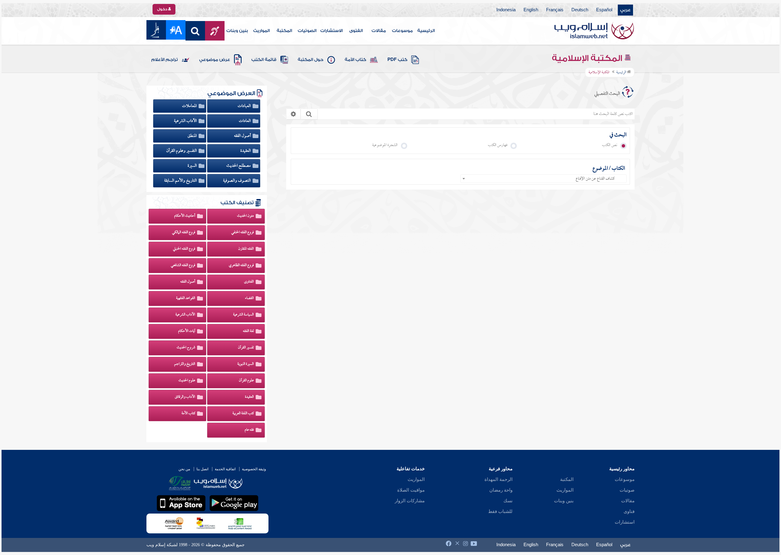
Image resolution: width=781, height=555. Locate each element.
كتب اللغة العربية (243, 414)
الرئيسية (426, 30)
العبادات (245, 106)
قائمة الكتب (263, 59)
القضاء (249, 298)
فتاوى (629, 511)
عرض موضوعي (214, 59)
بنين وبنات (237, 30)
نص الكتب (611, 145)
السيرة (193, 165)
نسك (508, 500)
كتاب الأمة (355, 59)
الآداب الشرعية (186, 121)
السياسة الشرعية (243, 315)
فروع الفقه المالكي (183, 233)
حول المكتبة (310, 59)
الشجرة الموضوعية (386, 145)
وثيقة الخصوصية (254, 469)
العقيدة (246, 150)
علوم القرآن (246, 381)
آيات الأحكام (186, 331)
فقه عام (249, 430)
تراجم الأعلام (164, 59)
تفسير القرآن (246, 348)
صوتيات (627, 490)
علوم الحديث (186, 381)
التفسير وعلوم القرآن (182, 150)
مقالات (379, 30)
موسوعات (402, 30)
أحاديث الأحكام (184, 216)
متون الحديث (245, 216)
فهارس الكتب (499, 145)
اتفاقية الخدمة (225, 469)
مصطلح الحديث (239, 165)
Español (604, 10)
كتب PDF (397, 59)
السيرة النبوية (245, 364)
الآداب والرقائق (185, 397)
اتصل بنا (202, 469)
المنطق (193, 136)
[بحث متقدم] (293, 114)
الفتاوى (249, 282)
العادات (245, 121)
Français (554, 10)
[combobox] (543, 178)
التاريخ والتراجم (184, 364)
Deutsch (579, 10)
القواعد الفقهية (185, 298)
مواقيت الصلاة (411, 490)
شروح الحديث (186, 348)
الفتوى (356, 30)
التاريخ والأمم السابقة (181, 180)
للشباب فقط (500, 511)
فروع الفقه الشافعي (183, 265)
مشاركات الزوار (410, 500)
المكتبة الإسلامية (588, 58)
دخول (162, 9)
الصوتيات (307, 30)
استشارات (625, 522)
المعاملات (190, 106)
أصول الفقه (243, 136)
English (531, 10)
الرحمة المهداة (498, 479)
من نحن (184, 469)
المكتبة (284, 30)
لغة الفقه (248, 331)
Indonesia (506, 10)
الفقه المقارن (246, 249)
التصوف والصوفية (237, 180)
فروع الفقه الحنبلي (184, 249)
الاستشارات (331, 30)
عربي (625, 10)
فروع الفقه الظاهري (241, 265)
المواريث (261, 30)
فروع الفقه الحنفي (242, 233)
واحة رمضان (501, 490)
